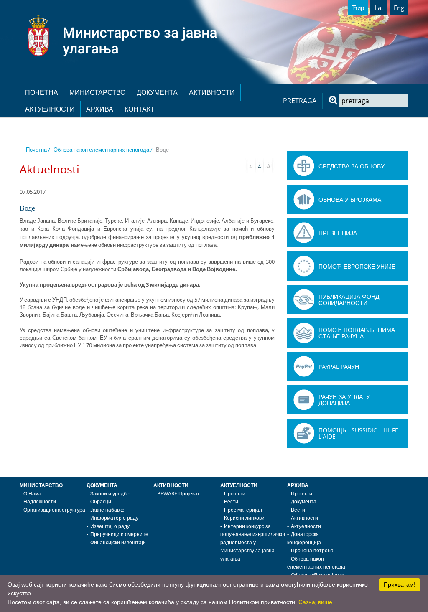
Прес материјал (243, 509)
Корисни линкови (244, 517)
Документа (157, 92)
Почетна (41, 92)
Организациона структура (54, 509)
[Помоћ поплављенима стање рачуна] (303, 333)
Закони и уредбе (110, 493)
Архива (99, 109)
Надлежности (39, 501)
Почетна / (38, 149)
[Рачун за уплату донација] (303, 399)
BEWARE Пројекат (178, 493)
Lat (378, 7)
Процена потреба (312, 550)
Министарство (97, 92)
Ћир (358, 7)
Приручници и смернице (119, 534)
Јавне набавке (107, 509)
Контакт (140, 109)
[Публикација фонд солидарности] (303, 299)
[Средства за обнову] (303, 165)
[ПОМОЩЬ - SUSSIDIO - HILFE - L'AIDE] (303, 433)
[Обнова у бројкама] (303, 199)
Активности (212, 92)
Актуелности (50, 109)
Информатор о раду (114, 517)
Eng (399, 7)
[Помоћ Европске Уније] (303, 266)
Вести (231, 501)
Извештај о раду (110, 526)
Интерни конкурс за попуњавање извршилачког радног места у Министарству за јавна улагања (252, 542)
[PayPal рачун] (303, 366)
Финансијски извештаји (118, 542)
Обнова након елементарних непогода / (103, 149)
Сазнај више (315, 602)
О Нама (32, 493)
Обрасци (100, 501)
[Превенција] (303, 232)
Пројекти (234, 493)
